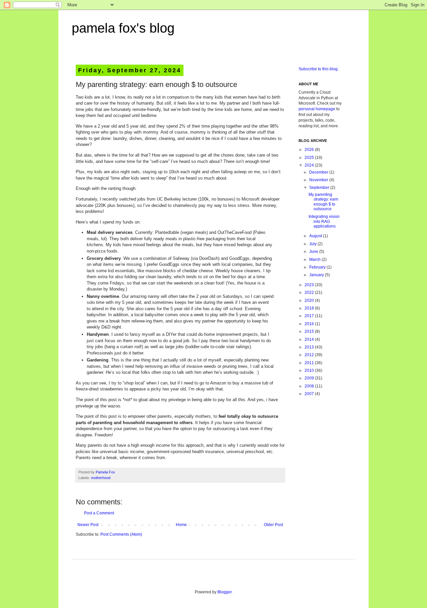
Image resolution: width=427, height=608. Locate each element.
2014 (310, 339)
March (315, 259)
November (319, 180)
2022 (310, 292)
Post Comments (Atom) (121, 534)
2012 (310, 354)
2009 (310, 378)
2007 (310, 393)
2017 (310, 315)
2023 (310, 285)
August (316, 236)
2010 (310, 370)
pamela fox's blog (123, 28)
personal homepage (317, 109)
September (319, 187)
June (314, 251)
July (313, 244)
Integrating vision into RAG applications (324, 221)
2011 (310, 362)
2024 (310, 165)
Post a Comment (99, 513)
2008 (310, 386)
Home (181, 524)
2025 (310, 157)
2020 (310, 300)
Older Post (273, 524)
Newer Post (87, 524)
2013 (310, 347)
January (317, 275)
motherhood (100, 478)
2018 (310, 308)
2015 (310, 331)
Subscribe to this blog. (319, 69)
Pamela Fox (105, 472)
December (319, 172)
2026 (310, 149)
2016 (310, 323)
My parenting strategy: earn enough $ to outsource (323, 201)
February (318, 267)
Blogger (225, 592)
